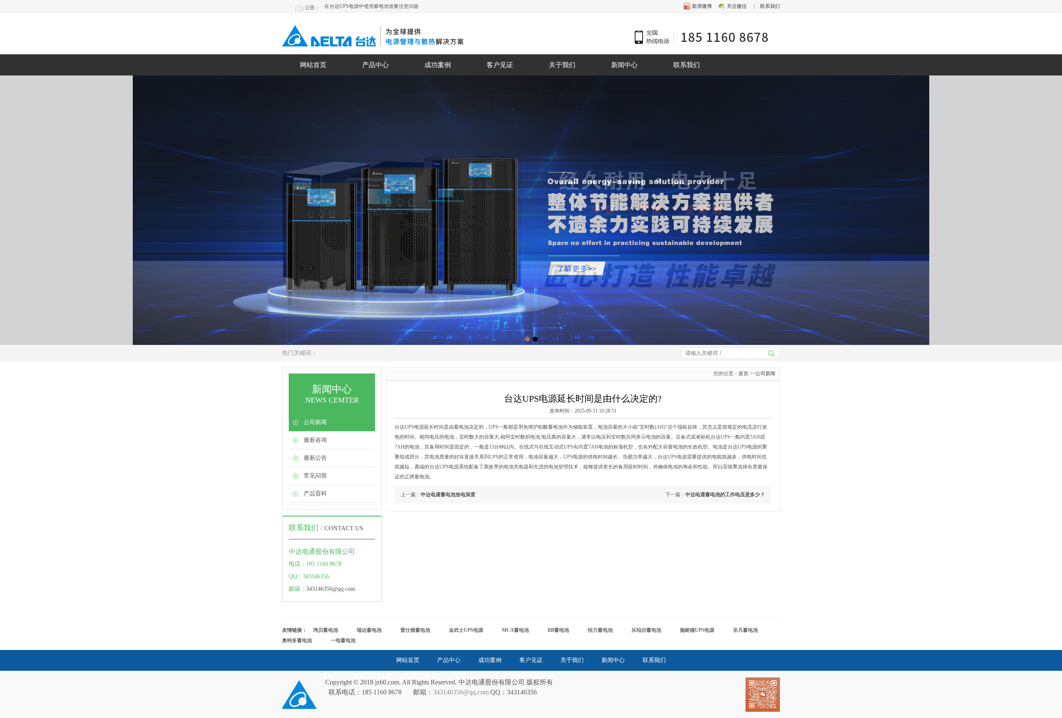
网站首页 (313, 64)
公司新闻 (315, 422)
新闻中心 (624, 64)
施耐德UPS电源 (697, 630)
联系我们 (770, 6)
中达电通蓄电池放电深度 (448, 494)
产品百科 (315, 493)
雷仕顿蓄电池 (415, 630)
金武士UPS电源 (466, 630)
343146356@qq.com (330, 589)
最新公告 (315, 458)
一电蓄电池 (343, 640)
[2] (527, 339)
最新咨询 (315, 440)
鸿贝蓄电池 (325, 630)
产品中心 (375, 64)
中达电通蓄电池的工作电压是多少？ (725, 494)
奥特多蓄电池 (297, 640)
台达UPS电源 (742, 447)
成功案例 (437, 64)
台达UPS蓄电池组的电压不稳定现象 (364, 7)
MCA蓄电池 (515, 630)
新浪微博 (702, 6)
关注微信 (737, 6)
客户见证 (500, 64)
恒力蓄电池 (600, 630)
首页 (743, 373)
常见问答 (315, 476)
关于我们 (562, 64)
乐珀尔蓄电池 (646, 630)
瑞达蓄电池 (369, 630)
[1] (535, 339)
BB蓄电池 (558, 630)
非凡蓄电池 (745, 630)
